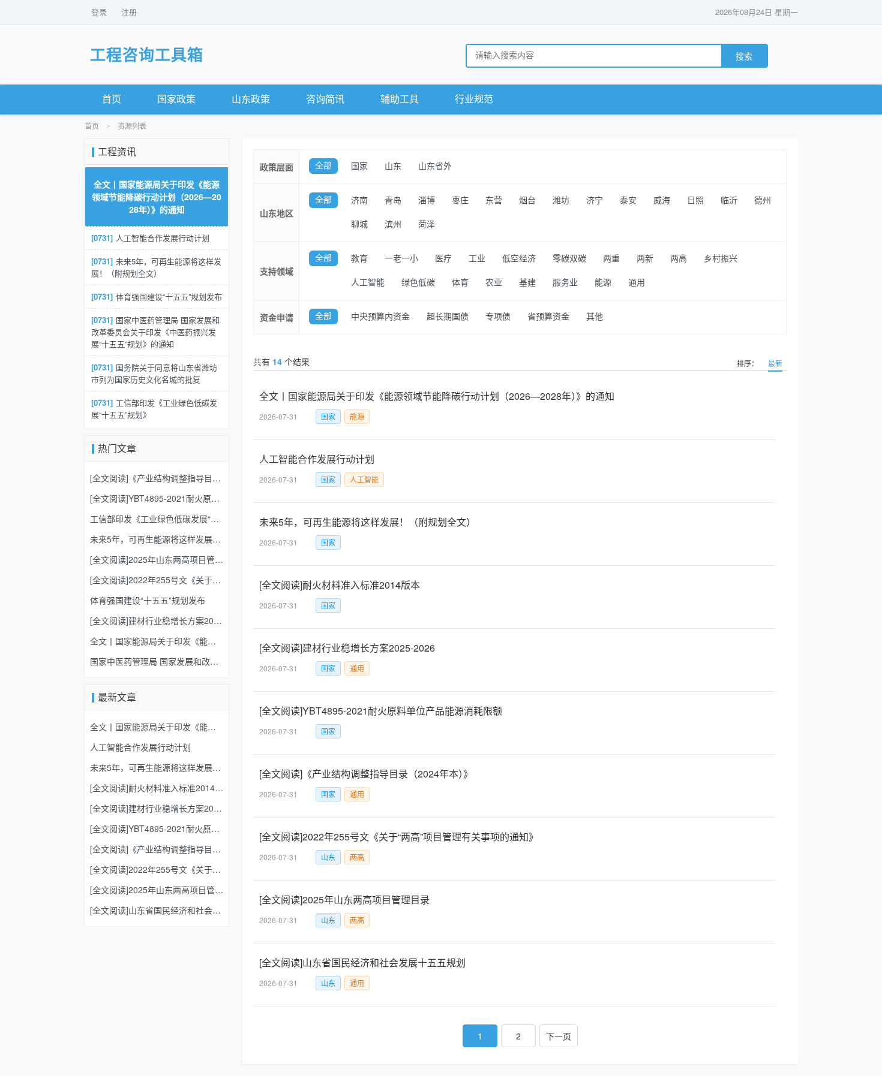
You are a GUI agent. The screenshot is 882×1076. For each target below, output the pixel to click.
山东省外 (435, 166)
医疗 (443, 258)
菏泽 (426, 224)
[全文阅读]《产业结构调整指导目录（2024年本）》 (366, 773)
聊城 (359, 224)
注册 (129, 11)
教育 (359, 258)
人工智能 (368, 282)
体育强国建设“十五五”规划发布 (156, 296)
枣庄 (460, 200)
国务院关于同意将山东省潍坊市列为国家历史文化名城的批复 (154, 373)
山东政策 (251, 99)
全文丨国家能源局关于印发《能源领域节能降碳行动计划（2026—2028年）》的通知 (436, 396)
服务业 (565, 282)
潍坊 (561, 200)
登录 (99, 11)
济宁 (594, 200)
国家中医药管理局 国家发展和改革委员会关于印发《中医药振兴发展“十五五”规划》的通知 (155, 331)
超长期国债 (448, 316)
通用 (636, 282)
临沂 (729, 200)
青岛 (393, 200)
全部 (323, 165)
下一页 (558, 1036)
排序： (747, 363)
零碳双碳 (569, 258)
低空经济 (519, 258)
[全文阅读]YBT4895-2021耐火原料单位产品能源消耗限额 (380, 711)
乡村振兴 (720, 258)
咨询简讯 (325, 99)
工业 (477, 258)
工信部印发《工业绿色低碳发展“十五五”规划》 (154, 408)
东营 (493, 200)
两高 (678, 258)
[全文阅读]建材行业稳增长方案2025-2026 (347, 648)
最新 (775, 363)
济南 (359, 200)
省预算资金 (548, 316)
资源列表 (132, 126)
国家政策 (176, 99)
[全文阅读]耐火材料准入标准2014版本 (339, 585)
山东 (393, 166)
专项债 (498, 316)
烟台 (527, 200)
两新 (645, 258)
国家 (359, 166)
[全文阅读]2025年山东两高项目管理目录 (344, 899)
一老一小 (401, 258)
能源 (603, 282)
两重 (611, 258)
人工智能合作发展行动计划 (316, 459)
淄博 (426, 200)
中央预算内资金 (380, 316)
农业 (493, 282)
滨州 (393, 224)
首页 (111, 99)
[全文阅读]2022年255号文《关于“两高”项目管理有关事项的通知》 (398, 836)
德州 (762, 200)
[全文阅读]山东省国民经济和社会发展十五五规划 (362, 962)
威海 (661, 200)
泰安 (628, 200)
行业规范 (474, 99)
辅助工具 (399, 99)
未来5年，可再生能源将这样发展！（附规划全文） (367, 522)
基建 (527, 282)
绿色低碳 (418, 282)
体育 (460, 282)
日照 (695, 200)
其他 (594, 316)
